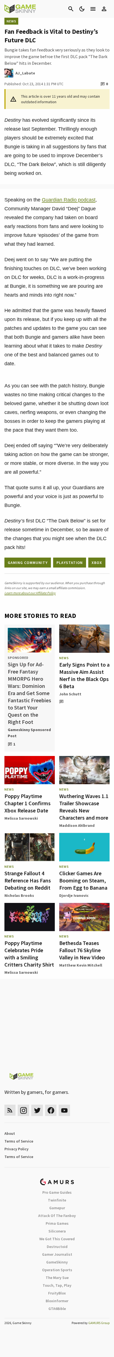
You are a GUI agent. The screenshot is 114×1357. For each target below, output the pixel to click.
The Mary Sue (57, 1277)
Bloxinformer (57, 1300)
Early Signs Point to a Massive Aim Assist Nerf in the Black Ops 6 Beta (84, 675)
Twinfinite (57, 1200)
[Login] (104, 8)
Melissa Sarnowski (21, 818)
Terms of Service (18, 1141)
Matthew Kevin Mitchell (80, 965)
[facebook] (50, 1110)
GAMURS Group (99, 1323)
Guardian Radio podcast (68, 200)
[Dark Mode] (81, 8)
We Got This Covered (57, 1238)
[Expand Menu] (93, 8)
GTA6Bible (57, 1308)
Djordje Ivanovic (74, 895)
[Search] (70, 8)
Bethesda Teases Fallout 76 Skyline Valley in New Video (82, 950)
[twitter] (37, 1110)
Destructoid (57, 1246)
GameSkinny (57, 1262)
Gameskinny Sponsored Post (29, 732)
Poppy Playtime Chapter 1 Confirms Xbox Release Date (27, 803)
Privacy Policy (16, 1148)
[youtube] (64, 1110)
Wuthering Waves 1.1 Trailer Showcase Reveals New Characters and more (83, 807)
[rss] (9, 1110)
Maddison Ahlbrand (77, 825)
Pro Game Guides (57, 1192)
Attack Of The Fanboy (57, 1215)
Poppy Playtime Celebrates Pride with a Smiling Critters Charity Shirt (29, 953)
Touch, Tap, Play (57, 1285)
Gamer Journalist (57, 1254)
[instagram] (23, 1110)
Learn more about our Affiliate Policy (30, 593)
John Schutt (70, 694)
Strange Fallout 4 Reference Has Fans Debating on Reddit (27, 880)
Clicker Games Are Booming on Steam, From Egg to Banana (83, 880)
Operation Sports (57, 1269)
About (9, 1133)
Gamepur (57, 1207)
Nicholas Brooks (19, 895)
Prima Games (57, 1223)
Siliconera (57, 1231)
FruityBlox (57, 1293)
